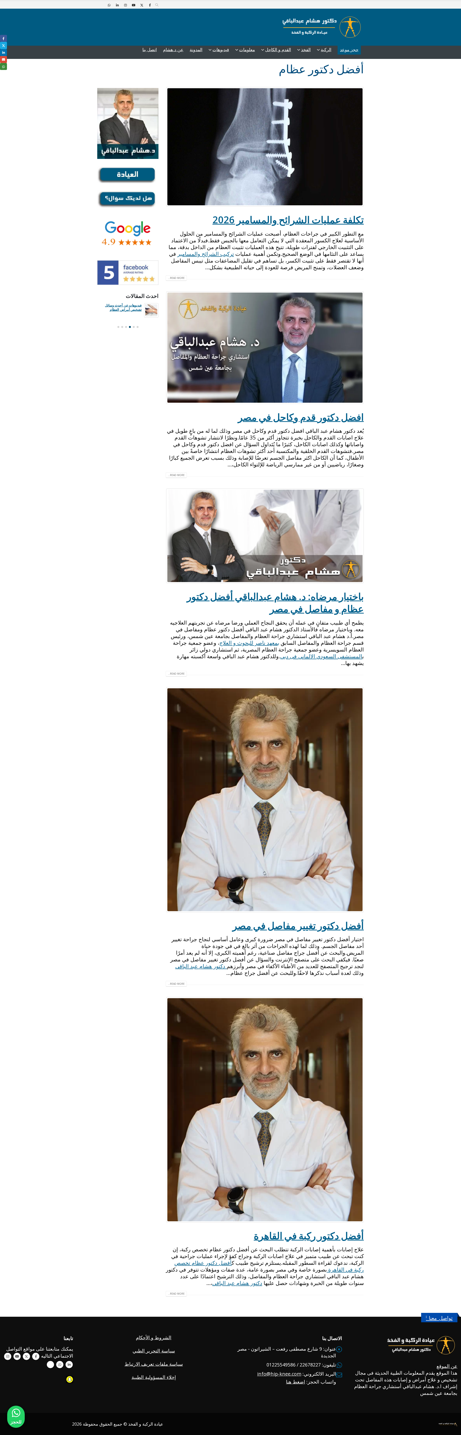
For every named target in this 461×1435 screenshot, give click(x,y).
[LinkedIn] (117, 5)
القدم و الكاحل (278, 49)
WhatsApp (59, 1364)
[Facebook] (149, 5)
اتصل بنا (149, 49)
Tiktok (50, 1364)
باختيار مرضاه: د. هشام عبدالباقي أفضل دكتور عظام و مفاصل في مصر (275, 602)
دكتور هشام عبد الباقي (201, 966)
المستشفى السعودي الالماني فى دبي (321, 656)
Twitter (26, 1356)
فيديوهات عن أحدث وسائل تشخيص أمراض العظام (123, 307)
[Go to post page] (151, 310)
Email (3, 59)
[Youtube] (133, 5)
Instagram (7, 1356)
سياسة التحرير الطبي (154, 1350)
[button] (157, 5)
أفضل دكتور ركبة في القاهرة (309, 1235)
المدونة (196, 49)
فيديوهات (220, 49)
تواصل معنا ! (439, 1318)
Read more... (176, 278)
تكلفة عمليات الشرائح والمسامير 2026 (288, 219)
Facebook (35, 1356)
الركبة (326, 49)
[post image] (265, 147)
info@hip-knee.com (279, 1374)
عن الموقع (447, 1366)
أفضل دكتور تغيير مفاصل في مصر (298, 925)
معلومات (247, 49)
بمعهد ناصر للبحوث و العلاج (249, 642)
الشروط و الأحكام (153, 1337)
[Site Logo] (322, 27)
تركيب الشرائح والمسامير (205, 253)
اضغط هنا (295, 1382)
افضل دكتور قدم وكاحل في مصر (301, 417)
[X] (141, 5)
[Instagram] (125, 5)
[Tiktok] (100, 5)
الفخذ (306, 49)
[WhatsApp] (109, 5)
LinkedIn (3, 52)
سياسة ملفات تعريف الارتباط (154, 1364)
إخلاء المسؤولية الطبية (154, 1377)
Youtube (17, 1356)
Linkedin (69, 1364)
